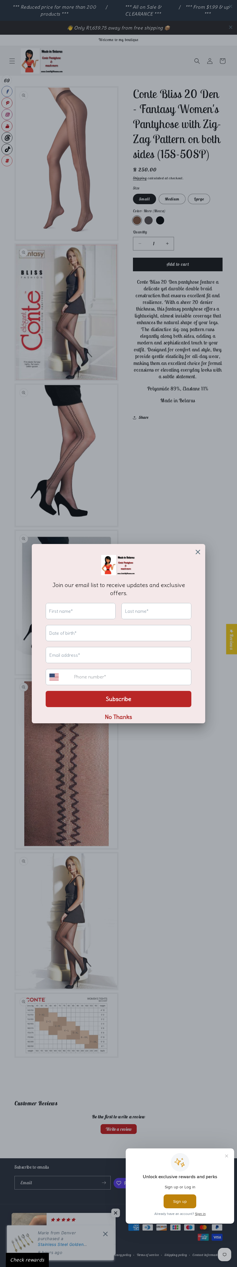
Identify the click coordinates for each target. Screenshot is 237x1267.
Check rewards (27, 1260)
